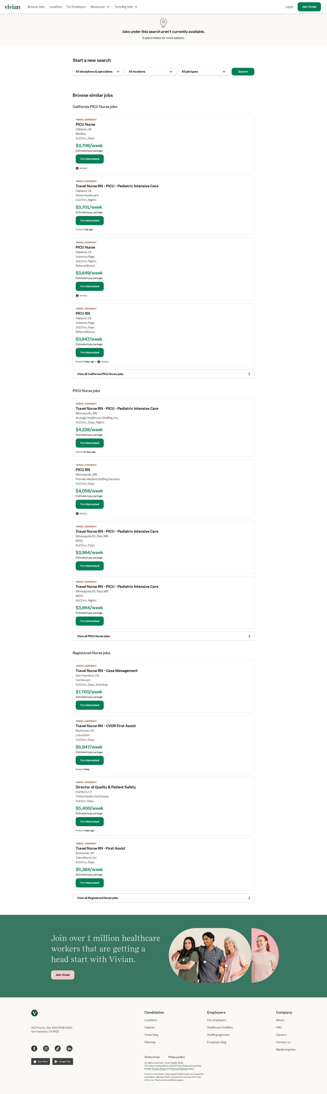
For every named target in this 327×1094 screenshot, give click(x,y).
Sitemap (150, 1042)
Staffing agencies (218, 1035)
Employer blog (216, 1042)
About (280, 1020)
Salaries (149, 1027)
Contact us (283, 1042)
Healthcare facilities (220, 1027)
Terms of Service (179, 1068)
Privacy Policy (159, 1068)
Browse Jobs (36, 7)
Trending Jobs (124, 7)
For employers (216, 1020)
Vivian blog (151, 1035)
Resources (98, 7)
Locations (55, 7)
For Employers (76, 7)
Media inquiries (286, 1049)
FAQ (278, 1027)
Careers (281, 1035)
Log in (289, 7)
